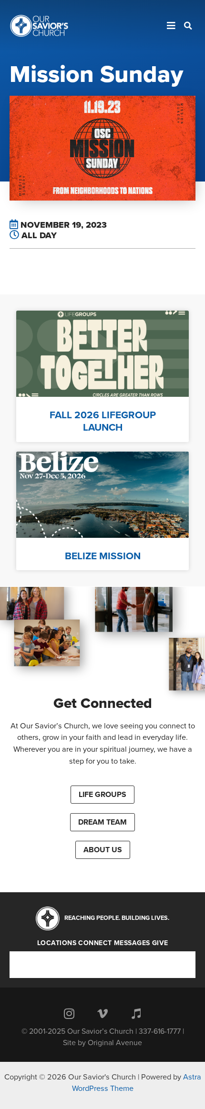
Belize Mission (103, 556)
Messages (132, 943)
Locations (57, 943)
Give (160, 943)
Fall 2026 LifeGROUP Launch (103, 421)
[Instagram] (69, 1014)
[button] (102, 795)
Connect (95, 943)
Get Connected (102, 703)
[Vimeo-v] (102, 1014)
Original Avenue (115, 1043)
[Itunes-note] (136, 1014)
